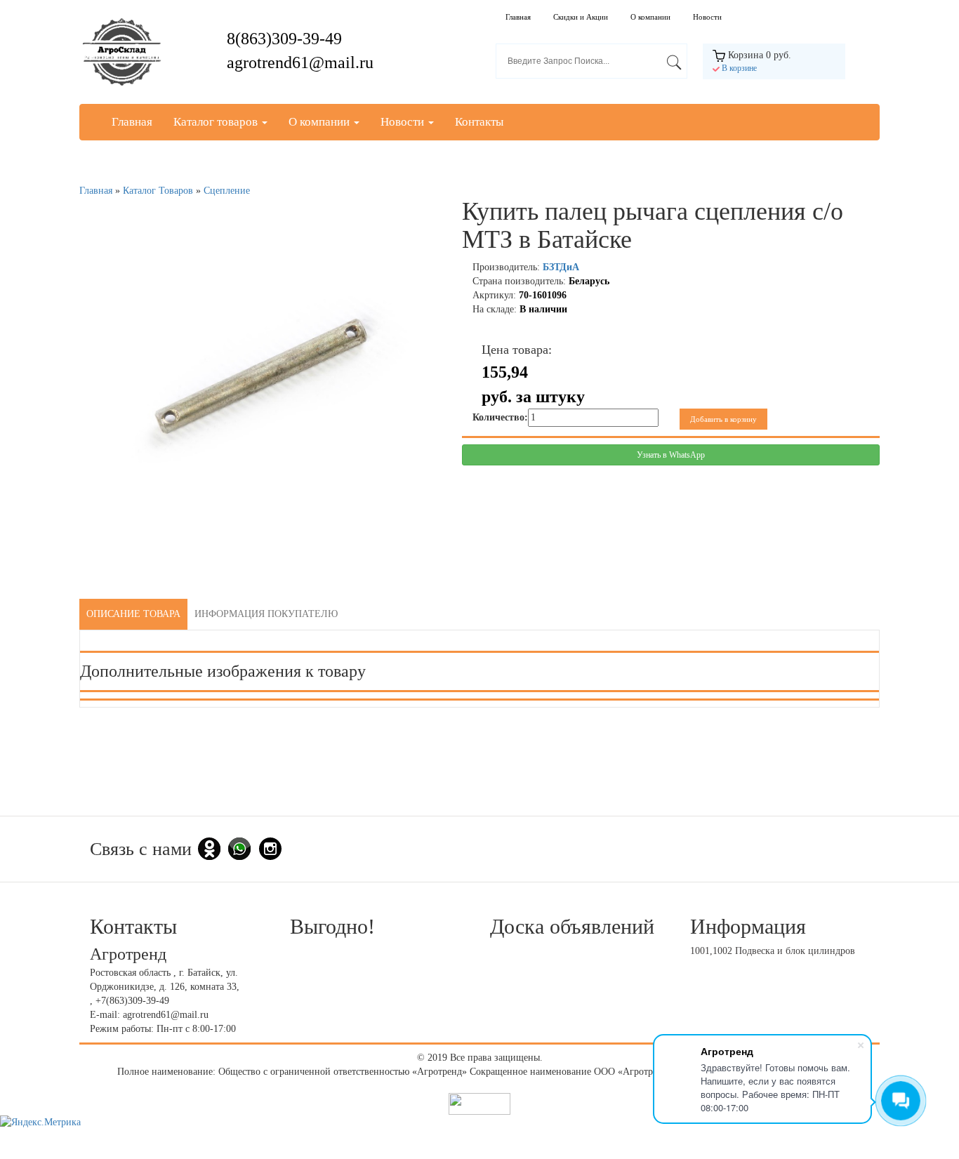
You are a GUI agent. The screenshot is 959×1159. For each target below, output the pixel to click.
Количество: (500, 417)
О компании (650, 17)
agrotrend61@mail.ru (300, 62)
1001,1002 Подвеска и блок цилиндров (772, 951)
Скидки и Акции (580, 17)
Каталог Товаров (158, 190)
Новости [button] (404, 121)
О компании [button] (320, 121)
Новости (707, 17)
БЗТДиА (561, 267)
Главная (518, 17)
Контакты (479, 121)
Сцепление (227, 190)
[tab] (133, 614)
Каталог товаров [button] (216, 121)
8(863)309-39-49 (284, 38)
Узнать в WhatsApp (671, 455)
